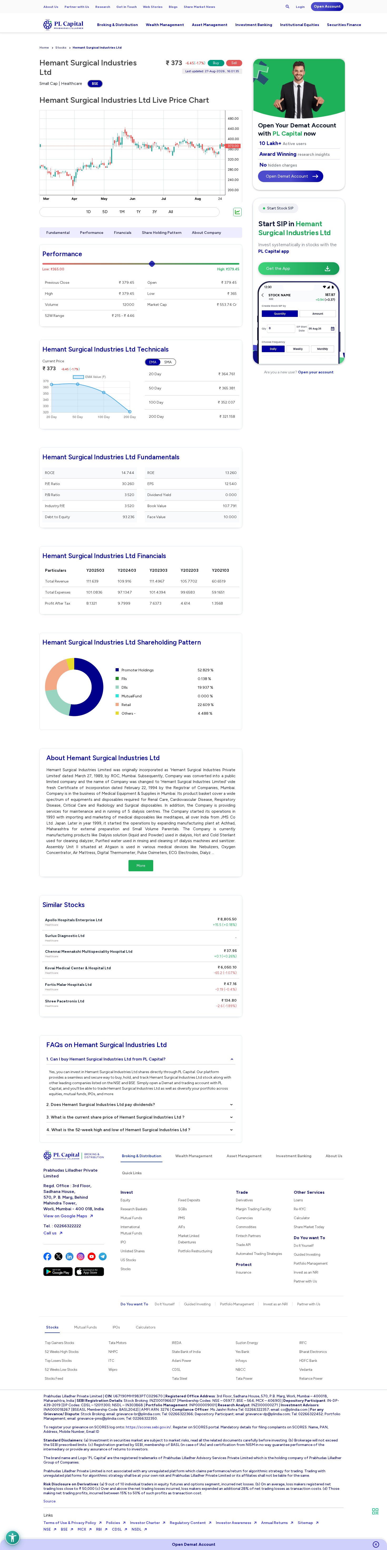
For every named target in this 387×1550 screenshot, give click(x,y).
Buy (216, 63)
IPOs (116, 1327)
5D (105, 211)
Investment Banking (253, 25)
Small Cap (48, 83)
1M (122, 211)
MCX (82, 1529)
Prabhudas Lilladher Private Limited (70, 1173)
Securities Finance (344, 25)
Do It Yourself (304, 1246)
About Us (50, 7)
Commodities (246, 1227)
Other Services (309, 1192)
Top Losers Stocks (58, 1361)
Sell (234, 63)
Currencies (244, 1218)
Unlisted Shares (133, 1251)
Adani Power (181, 1361)
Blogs (173, 7)
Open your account (315, 372)
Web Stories (152, 7)
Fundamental (58, 232)
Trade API (243, 1245)
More (141, 865)
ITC (111, 1361)
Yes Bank (242, 1352)
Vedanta (305, 1370)
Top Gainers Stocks (59, 1343)
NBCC (241, 1370)
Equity (125, 1200)
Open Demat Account (287, 176)
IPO (123, 1242)
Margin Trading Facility (253, 1209)
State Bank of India (186, 1352)
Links (48, 1515)
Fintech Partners (248, 1236)
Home (44, 47)
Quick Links (132, 1173)
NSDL (136, 1529)
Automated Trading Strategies (259, 1254)
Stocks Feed (54, 1379)
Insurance (243, 1272)
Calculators (146, 1327)
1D (88, 211)
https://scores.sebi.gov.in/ (148, 1427)
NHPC (113, 1352)
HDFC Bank (308, 1361)
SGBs (182, 1209)
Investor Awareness (233, 1523)
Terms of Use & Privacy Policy (69, 1523)
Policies (113, 1523)
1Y (138, 211)
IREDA (176, 1343)
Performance (91, 232)
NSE (47, 1529)
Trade (242, 1192)
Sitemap (305, 1523)
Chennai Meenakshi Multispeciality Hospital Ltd (88, 953)
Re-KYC (300, 1209)
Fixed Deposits (189, 1200)
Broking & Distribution (117, 25)
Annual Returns (274, 1523)
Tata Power (244, 1379)
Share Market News (199, 7)
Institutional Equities (299, 25)
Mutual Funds (131, 1218)
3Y (154, 211)
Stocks (60, 47)
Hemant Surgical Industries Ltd (97, 47)
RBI (99, 1529)
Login (300, 7)
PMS (181, 1218)
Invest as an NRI (306, 1272)
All (170, 211)
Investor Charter (145, 1523)
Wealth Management (165, 25)
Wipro (112, 1370)
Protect (244, 1264)
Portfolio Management (311, 1263)
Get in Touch (126, 7)
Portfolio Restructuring (195, 1251)
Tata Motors (117, 1343)
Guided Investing (307, 1255)
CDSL (176, 1370)
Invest (127, 1192)
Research (102, 7)
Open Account (327, 6)
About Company (206, 232)
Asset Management (209, 25)
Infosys (241, 1361)
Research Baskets (134, 1209)
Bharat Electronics (313, 1352)
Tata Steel (179, 1379)
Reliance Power (310, 1379)
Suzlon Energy (247, 1343)
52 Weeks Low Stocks (61, 1370)
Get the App (278, 268)
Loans (298, 1200)
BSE (95, 84)
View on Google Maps (65, 1215)
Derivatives (244, 1200)
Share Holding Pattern (161, 232)
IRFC (303, 1343)
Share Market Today (309, 1227)
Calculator (302, 1218)
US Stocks (128, 1260)
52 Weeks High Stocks (61, 1352)
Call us (50, 1232)
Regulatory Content (188, 1523)
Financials (122, 232)
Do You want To (309, 1237)
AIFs (181, 1227)
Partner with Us (76, 7)
